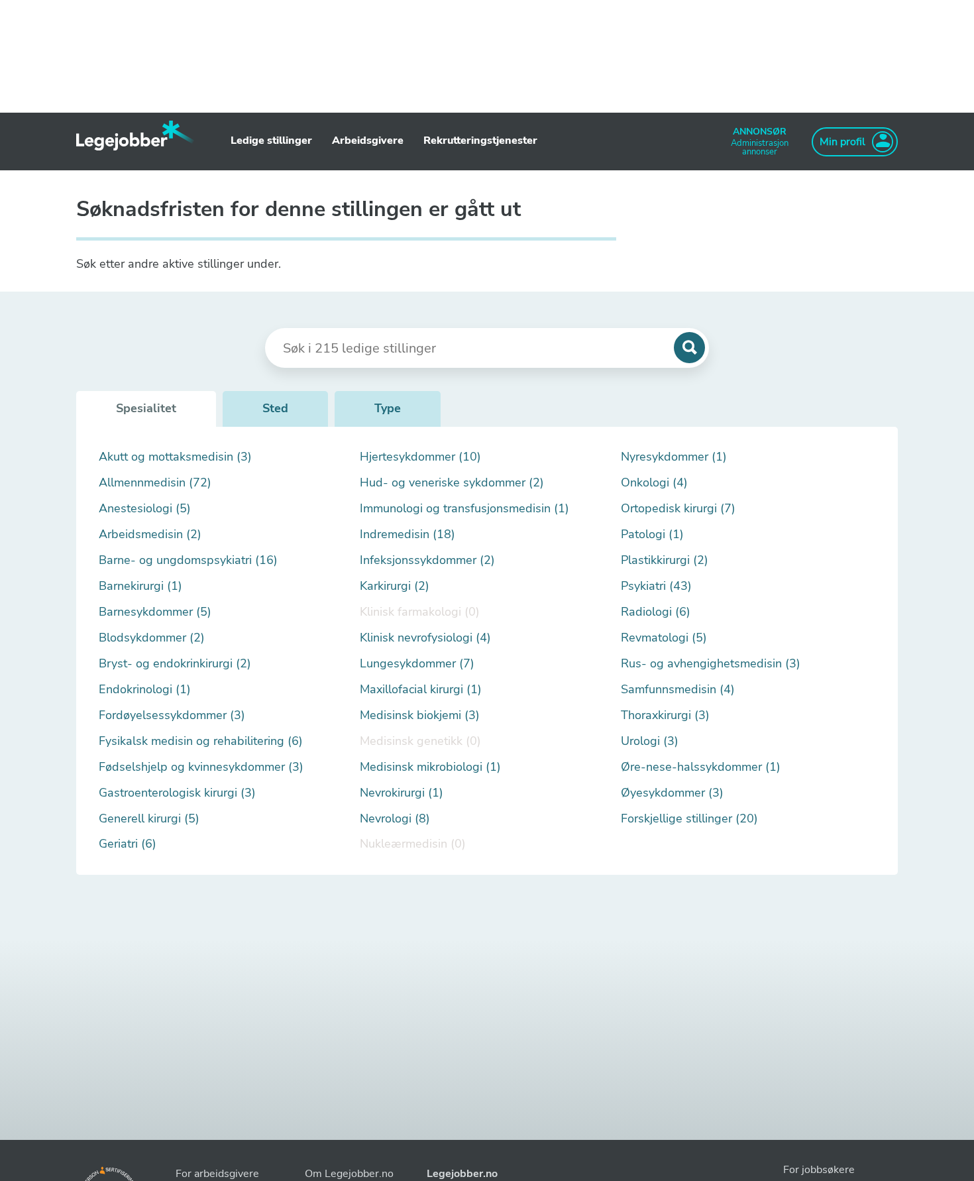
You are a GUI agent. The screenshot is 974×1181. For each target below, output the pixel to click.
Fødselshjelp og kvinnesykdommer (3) (201, 767)
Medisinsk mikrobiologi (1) (430, 767)
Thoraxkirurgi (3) (665, 715)
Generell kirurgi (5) (149, 818)
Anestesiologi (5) (145, 508)
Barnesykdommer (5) (155, 612)
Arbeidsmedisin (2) (150, 534)
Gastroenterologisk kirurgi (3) (177, 793)
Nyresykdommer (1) (674, 457)
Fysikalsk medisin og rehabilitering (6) (201, 741)
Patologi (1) (652, 534)
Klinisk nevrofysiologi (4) (425, 638)
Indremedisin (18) (407, 534)
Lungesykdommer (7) (417, 663)
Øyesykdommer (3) (672, 793)
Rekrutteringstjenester (480, 140)
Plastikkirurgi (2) (664, 560)
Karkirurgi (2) (394, 586)
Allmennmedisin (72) (155, 482)
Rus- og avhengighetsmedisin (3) (710, 663)
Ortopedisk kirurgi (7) (678, 508)
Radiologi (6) (655, 612)
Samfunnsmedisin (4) (678, 689)
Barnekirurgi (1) (140, 586)
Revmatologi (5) (664, 638)
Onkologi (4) (654, 482)
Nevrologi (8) (395, 818)
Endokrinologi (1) (145, 689)
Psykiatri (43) (656, 586)
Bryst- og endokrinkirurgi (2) (175, 663)
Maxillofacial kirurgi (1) (421, 689)
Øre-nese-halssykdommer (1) (701, 767)
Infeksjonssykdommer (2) (427, 560)
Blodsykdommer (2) (152, 638)
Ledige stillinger (271, 140)
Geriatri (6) (127, 844)
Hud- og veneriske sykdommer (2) (452, 482)
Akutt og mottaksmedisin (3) (175, 457)
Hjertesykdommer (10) (420, 457)
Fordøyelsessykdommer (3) (172, 715)
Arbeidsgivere (368, 140)
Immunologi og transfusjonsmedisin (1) (464, 508)
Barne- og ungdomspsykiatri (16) (188, 560)
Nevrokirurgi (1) (401, 793)
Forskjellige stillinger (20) (689, 818)
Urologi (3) (649, 741)
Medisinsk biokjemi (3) (420, 715)
